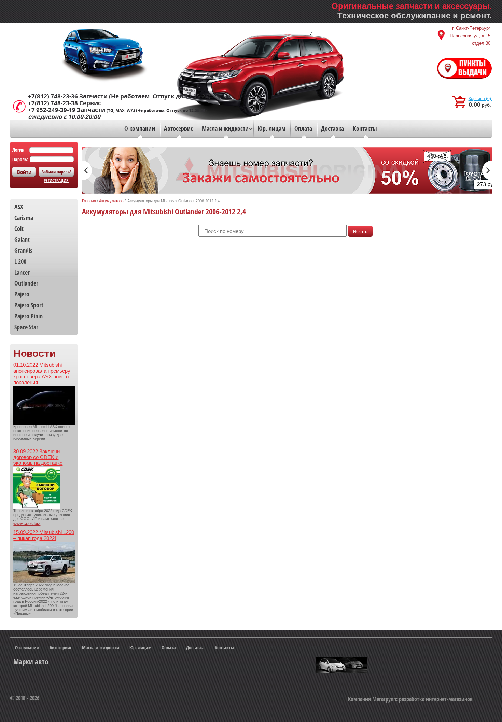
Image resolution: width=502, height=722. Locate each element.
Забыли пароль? (56, 172)
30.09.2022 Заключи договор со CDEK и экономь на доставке (37, 457)
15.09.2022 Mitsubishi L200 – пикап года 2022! (43, 535)
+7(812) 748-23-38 (53, 103)
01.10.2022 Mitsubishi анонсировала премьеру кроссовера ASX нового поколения (41, 373)
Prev (87, 170)
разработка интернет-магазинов (436, 699)
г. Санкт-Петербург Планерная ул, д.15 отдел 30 (470, 36)
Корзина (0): (480, 98)
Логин (18, 150)
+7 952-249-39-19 (51, 110)
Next (487, 170)
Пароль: (20, 159)
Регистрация (56, 180)
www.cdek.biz (26, 523)
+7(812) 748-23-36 (53, 96)
